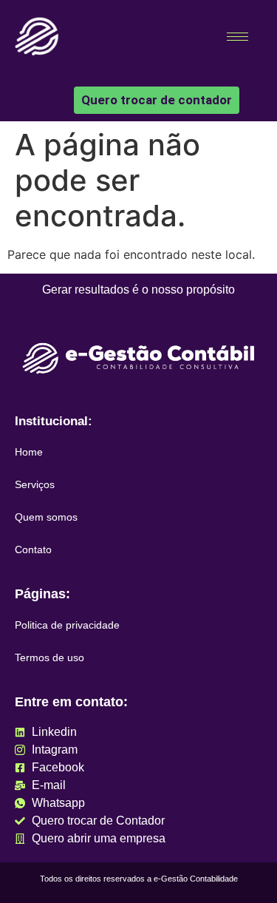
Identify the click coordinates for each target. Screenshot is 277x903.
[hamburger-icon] (237, 37)
